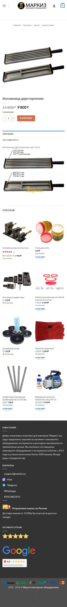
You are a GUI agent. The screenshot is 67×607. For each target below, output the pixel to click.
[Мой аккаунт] (54, 5)
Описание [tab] (7, 134)
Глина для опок (42, 248)
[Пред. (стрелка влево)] (2, 604)
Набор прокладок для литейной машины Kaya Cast (49, 298)
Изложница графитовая (13, 297)
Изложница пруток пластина (15, 248)
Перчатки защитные (44, 348)
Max (9, 479)
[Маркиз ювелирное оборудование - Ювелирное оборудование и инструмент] (32, 5)
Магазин (27, 25)
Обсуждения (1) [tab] (10, 140)
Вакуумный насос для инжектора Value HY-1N (45, 398)
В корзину (26, 118)
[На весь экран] (10, 594)
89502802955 (12, 496)
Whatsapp (10, 490)
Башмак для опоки (10, 348)
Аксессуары (48, 25)
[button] (4, 5)
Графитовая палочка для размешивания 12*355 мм (14, 398)
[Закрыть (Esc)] (26, 594)
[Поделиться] (18, 594)
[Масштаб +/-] (2, 594)
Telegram (12, 485)
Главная (17, 25)
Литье (37, 25)
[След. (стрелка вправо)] (10, 604)
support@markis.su (15, 473)
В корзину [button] (40, 257)
